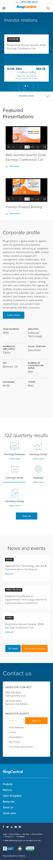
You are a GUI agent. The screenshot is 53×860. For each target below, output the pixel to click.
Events (12, 732)
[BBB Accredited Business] (8, 849)
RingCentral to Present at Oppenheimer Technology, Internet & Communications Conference (26, 600)
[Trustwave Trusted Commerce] (30, 849)
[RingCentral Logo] (26, 7)
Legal (5, 834)
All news (13, 648)
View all (26, 516)
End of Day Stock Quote (21, 746)
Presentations (15, 737)
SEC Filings (14, 742)
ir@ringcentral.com (15, 695)
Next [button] (50, 52)
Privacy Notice (14, 834)
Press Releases (16, 727)
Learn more (13, 315)
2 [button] (27, 86)
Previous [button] (2, 52)
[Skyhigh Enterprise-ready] (19, 849)
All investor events (34, 648)
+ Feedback (20, 837)
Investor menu (26, 95)
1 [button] (25, 86)
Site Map (26, 834)
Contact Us (9, 837)
